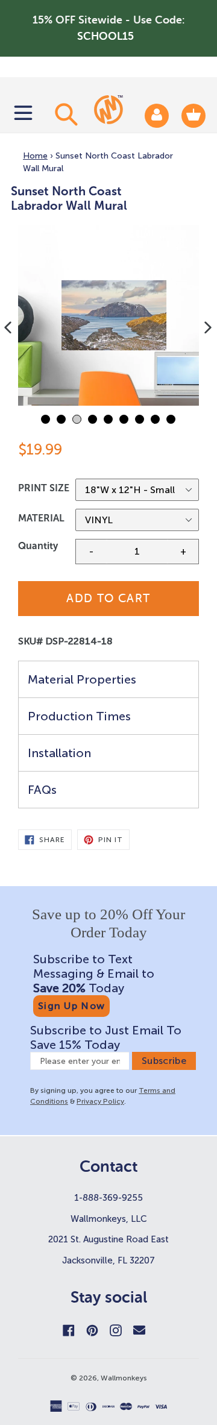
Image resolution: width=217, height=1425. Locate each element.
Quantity (38, 546)
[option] (108, 315)
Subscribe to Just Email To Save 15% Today (105, 1037)
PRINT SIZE (43, 488)
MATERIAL (41, 518)
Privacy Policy (100, 1101)
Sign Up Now (71, 1005)
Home (35, 156)
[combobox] (64, 114)
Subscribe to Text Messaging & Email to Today (93, 973)
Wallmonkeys (124, 1378)
